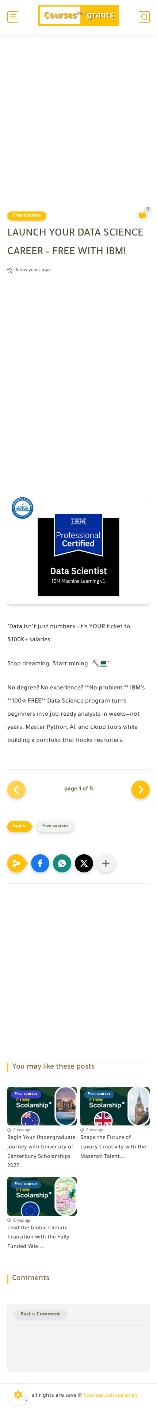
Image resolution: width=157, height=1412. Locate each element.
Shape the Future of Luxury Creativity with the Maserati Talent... (113, 1147)
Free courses (27, 215)
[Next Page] (140, 790)
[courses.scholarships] (78, 17)
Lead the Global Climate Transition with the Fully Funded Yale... (38, 1238)
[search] (144, 17)
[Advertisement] (78, 126)
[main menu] (12, 17)
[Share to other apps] (106, 863)
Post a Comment (40, 1314)
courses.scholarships (111, 1396)
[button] (40, 863)
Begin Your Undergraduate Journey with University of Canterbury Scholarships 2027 (41, 1152)
